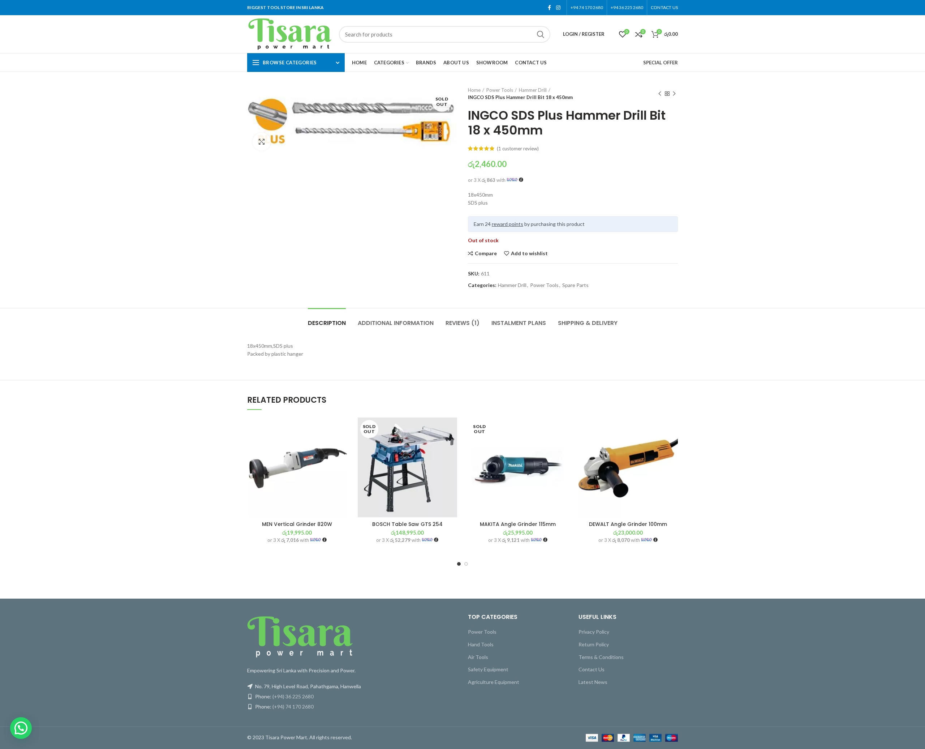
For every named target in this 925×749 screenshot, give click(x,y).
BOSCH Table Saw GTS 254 (407, 524)
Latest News (592, 682)
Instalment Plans (518, 323)
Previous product (659, 93)
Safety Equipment (488, 669)
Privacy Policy (593, 632)
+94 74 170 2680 (587, 7)
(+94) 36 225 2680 (293, 696)
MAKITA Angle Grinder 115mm (518, 524)
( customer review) (518, 148)
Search (541, 34)
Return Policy (593, 644)
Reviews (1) (462, 323)
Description (327, 323)
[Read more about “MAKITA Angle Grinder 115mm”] (562, 445)
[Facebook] (549, 7)
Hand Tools (481, 644)
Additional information (396, 323)
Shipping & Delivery (588, 323)
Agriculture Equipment (493, 682)
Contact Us (591, 669)
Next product (674, 93)
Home (474, 90)
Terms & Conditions (601, 657)
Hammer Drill (533, 90)
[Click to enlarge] (262, 142)
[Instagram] (558, 7)
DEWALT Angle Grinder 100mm (628, 524)
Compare (486, 253)
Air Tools (478, 657)
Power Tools (499, 90)
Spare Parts (575, 285)
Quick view (341, 462)
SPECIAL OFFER (660, 62)
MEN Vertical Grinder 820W (297, 524)
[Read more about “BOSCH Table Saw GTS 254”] (452, 445)
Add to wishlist (529, 253)
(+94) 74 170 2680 (293, 706)
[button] (341, 445)
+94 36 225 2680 (627, 7)
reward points (507, 224)
